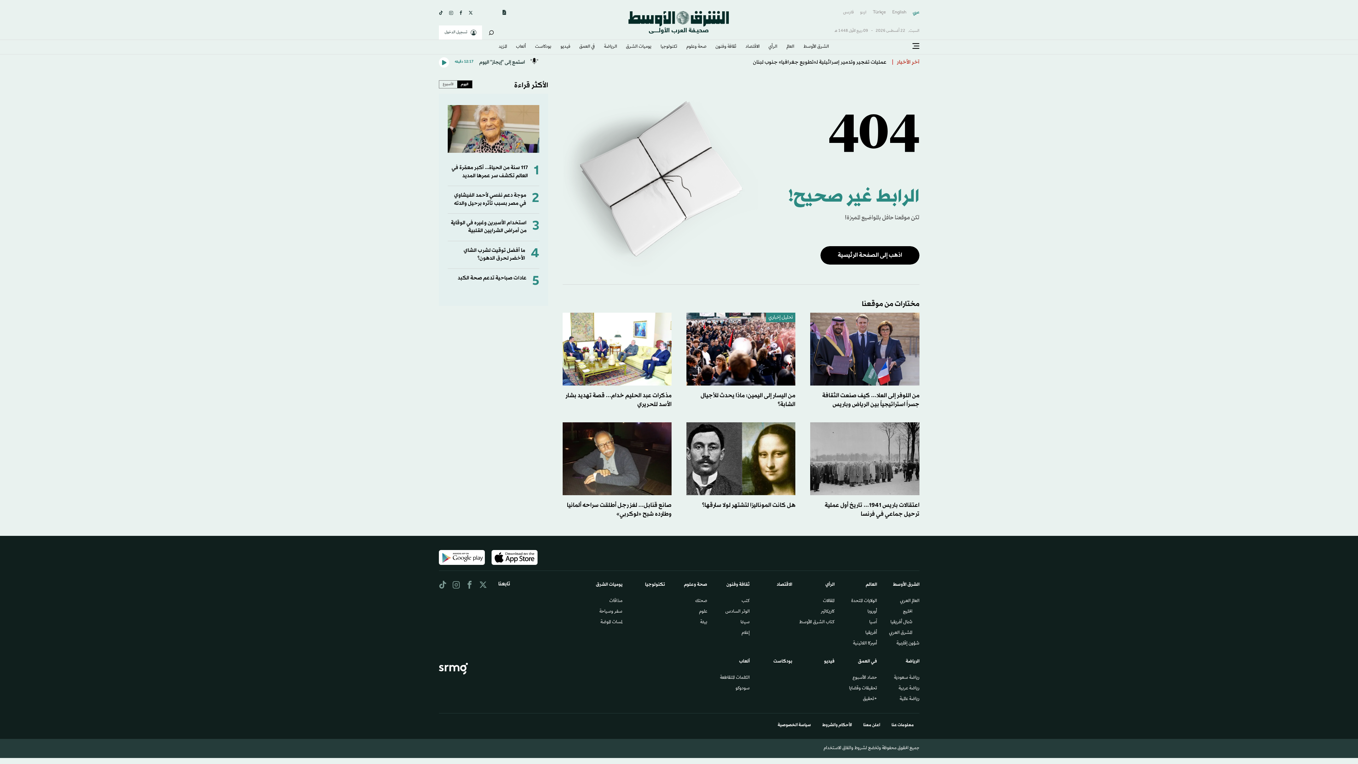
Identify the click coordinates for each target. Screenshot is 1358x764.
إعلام (746, 633)
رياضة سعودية (906, 678)
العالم (790, 47)
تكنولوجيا (669, 47)
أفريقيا (871, 633)
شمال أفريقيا (901, 622)
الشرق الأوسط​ (816, 47)
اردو (863, 12)
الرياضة (610, 47)
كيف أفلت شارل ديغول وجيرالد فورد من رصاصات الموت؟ (826, 62)
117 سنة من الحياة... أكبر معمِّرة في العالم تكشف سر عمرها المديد (490, 171)
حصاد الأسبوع (865, 678)
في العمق (587, 47)
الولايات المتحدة (864, 601)
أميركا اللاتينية (865, 643)
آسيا (873, 622)
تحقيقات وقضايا (863, 688)
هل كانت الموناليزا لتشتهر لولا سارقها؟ (748, 505)
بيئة (703, 622)
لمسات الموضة (611, 622)
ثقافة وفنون (725, 47)
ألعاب (521, 47)
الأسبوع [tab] (448, 84)
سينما (745, 622)
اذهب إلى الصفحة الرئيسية (870, 255)
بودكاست (543, 47)
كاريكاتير (828, 611)
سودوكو (743, 688)
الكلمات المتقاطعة (735, 678)
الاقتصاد (752, 47)
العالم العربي (909, 601)
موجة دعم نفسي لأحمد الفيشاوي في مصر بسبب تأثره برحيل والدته (490, 199)
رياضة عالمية (909, 699)
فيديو (565, 47)
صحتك (701, 601)
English (899, 12)
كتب (746, 601)
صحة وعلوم (696, 47)
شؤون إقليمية (907, 643)
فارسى (848, 12)
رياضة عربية (909, 688)
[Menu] (915, 46)
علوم (703, 611)
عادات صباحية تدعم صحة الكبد (492, 278)
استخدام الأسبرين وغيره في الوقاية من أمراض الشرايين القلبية (489, 227)
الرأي (772, 47)
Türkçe (879, 12)
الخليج (907, 611)
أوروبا (872, 611)
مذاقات (615, 601)
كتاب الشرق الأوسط (817, 622)
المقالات (829, 601)
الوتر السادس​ (737, 611)
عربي (916, 12)
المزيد (503, 47)
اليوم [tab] (465, 84)
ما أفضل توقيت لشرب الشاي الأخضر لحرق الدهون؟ (494, 254)
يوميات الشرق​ (638, 47)
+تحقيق (870, 699)
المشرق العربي (900, 633)
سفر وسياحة (610, 611)
